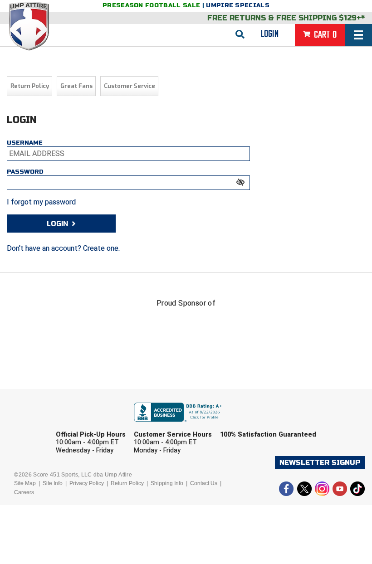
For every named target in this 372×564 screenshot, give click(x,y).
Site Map (25, 483)
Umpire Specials (237, 5)
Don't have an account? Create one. (63, 248)
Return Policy (29, 86)
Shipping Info (167, 483)
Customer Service (129, 86)
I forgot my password (41, 202)
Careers (24, 492)
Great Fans (76, 86)
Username (25, 142)
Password (25, 171)
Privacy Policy (86, 483)
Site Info (53, 483)
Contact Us (203, 483)
